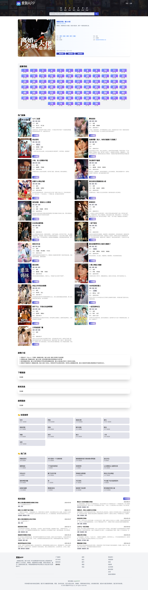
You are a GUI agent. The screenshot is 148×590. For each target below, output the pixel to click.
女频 (109, 572)
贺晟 (102, 39)
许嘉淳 (95, 249)
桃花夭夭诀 (36, 244)
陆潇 (42, 147)
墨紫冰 (42, 313)
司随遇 (41, 209)
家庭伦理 (25, 515)
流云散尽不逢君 (94, 160)
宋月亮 (37, 292)
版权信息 (58, 562)
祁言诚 (98, 271)
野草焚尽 (92, 202)
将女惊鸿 (35, 140)
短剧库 (110, 564)
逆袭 (96, 204)
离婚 (74, 36)
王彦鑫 (95, 290)
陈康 (42, 271)
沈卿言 (103, 188)
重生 (93, 183)
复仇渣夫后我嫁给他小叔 (97, 181)
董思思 (37, 271)
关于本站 (58, 559)
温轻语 (94, 167)
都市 (61, 36)
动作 (39, 142)
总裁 (96, 163)
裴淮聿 (98, 125)
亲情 (86, 515)
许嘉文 (46, 271)
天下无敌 (84, 540)
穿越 (34, 288)
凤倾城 (37, 147)
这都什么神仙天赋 (38, 181)
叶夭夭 (48, 250)
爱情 (68, 36)
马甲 (87, 507)
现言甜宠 (20, 515)
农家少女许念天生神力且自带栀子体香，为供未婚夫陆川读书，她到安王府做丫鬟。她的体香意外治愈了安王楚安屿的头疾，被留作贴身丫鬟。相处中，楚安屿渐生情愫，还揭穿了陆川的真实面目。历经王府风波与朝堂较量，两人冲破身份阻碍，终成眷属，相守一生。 (52, 340)
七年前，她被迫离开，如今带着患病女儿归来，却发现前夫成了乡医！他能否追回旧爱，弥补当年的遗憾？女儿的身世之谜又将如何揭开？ (109, 130)
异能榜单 (110, 559)
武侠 (34, 183)
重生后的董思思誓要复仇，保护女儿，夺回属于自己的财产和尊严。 (48, 276)
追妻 (93, 142)
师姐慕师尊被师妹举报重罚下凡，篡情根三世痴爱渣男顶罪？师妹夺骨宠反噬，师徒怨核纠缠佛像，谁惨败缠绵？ (52, 255)
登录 (127, 3)
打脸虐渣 (84, 507)
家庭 (96, 267)
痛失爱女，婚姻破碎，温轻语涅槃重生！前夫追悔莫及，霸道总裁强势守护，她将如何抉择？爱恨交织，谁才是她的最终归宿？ (109, 172)
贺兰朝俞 (43, 250)
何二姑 (42, 125)
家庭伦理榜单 (112, 574)
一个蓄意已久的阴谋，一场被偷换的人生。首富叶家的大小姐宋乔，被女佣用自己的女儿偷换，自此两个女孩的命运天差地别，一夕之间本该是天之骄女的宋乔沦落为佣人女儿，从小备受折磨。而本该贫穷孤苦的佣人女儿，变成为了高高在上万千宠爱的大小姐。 (44, 512)
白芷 (97, 313)
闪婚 (90, 142)
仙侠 (36, 121)
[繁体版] (58, 564)
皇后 (26, 540)
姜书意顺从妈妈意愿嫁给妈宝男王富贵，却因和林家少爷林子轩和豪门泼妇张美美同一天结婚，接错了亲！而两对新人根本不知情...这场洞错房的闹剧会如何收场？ (103, 545)
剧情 (39, 330)
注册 (131, 3)
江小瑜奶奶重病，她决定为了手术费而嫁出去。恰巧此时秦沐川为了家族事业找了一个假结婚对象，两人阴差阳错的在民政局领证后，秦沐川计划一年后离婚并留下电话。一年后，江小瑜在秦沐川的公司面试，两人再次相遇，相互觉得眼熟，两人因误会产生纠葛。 (103, 504)
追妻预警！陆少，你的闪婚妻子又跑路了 (103, 140)
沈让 (42, 292)
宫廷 (90, 225)
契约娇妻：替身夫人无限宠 (41, 202)
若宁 (99, 293)
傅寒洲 (98, 251)
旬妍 (37, 209)
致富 (39, 225)
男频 (109, 562)
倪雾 (94, 125)
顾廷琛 (104, 167)
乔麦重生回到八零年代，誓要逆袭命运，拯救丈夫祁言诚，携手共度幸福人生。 (108, 276)
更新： (34, 127)
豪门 (71, 36)
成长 (36, 183)
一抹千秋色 (93, 223)
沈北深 (98, 188)
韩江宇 (38, 144)
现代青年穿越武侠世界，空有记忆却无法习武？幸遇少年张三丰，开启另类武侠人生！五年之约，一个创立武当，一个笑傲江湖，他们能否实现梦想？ (51, 193)
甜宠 (64, 36)
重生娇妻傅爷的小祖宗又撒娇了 (100, 244)
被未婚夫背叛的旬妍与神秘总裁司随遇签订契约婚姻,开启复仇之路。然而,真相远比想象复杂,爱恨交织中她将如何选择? (52, 214)
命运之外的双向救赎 (39, 286)
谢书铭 (100, 39)
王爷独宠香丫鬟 (37, 327)
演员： (34, 123)
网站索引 (110, 557)
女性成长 (85, 523)
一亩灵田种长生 (94, 307)
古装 (36, 142)
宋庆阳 (103, 251)
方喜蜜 (37, 250)
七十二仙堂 (36, 119)
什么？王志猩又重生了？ (24, 521)
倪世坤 (37, 313)
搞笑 (39, 183)
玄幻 (36, 246)
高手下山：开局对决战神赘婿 (42, 307)
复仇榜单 (110, 569)
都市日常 (23, 548)
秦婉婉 (107, 251)
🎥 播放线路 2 (70, 53)
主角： (34, 125)
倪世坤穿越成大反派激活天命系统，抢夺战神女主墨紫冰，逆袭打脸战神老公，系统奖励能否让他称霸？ (52, 318)
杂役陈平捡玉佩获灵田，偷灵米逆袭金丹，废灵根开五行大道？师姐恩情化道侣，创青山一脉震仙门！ (109, 318)
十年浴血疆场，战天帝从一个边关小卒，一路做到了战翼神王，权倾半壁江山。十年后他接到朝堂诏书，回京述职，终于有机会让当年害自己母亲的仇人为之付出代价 (103, 537)
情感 (83, 564)
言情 (36, 330)
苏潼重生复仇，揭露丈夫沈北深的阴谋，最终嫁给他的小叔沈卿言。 (105, 192)
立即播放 (35, 135)
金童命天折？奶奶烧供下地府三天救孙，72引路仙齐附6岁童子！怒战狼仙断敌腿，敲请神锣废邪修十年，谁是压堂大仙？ (52, 130)
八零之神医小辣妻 (95, 265)
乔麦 (94, 271)
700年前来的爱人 (95, 286)
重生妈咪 (35, 265)
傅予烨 (46, 209)
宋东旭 (99, 167)
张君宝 (42, 188)
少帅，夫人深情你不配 (40, 160)
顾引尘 (94, 293)
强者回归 (79, 540)
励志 (36, 225)
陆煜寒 (37, 167)
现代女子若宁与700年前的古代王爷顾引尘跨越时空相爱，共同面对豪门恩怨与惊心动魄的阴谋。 (109, 298)
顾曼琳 (97, 39)
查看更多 (126, 499)
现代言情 (79, 507)
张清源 (37, 188)
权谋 (93, 225)
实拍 (22, 506)
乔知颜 (42, 167)
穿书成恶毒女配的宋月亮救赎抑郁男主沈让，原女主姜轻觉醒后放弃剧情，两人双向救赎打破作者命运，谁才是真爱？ (52, 297)
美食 (34, 225)
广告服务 (58, 557)
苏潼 (94, 188)
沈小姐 (104, 39)
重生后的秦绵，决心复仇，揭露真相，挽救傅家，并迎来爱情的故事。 (106, 255)
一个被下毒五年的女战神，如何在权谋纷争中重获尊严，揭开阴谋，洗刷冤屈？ (51, 151)
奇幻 (34, 121)
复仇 (39, 121)
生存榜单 (110, 567)
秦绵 (94, 251)
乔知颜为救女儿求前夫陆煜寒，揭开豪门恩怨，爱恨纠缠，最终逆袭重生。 (50, 171)
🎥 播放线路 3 (79, 53)
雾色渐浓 (92, 119)
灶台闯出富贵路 (37, 223)
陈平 (94, 313)
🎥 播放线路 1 (60, 53)
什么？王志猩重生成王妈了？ (25, 504)
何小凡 (37, 125)
